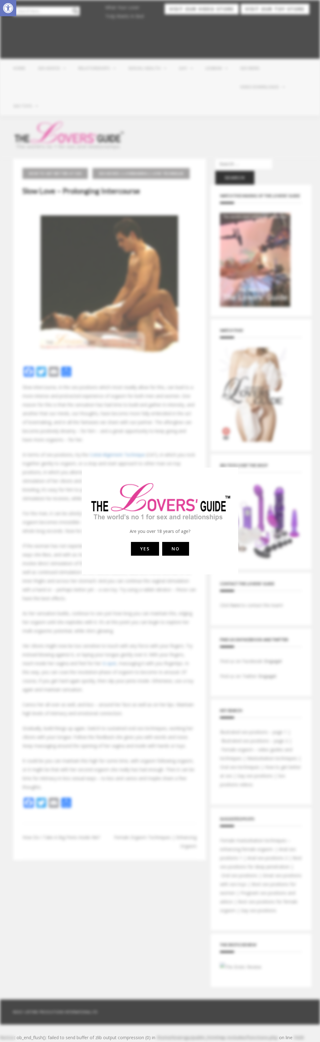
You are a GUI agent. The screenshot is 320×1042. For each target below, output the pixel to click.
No (176, 549)
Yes (145, 549)
